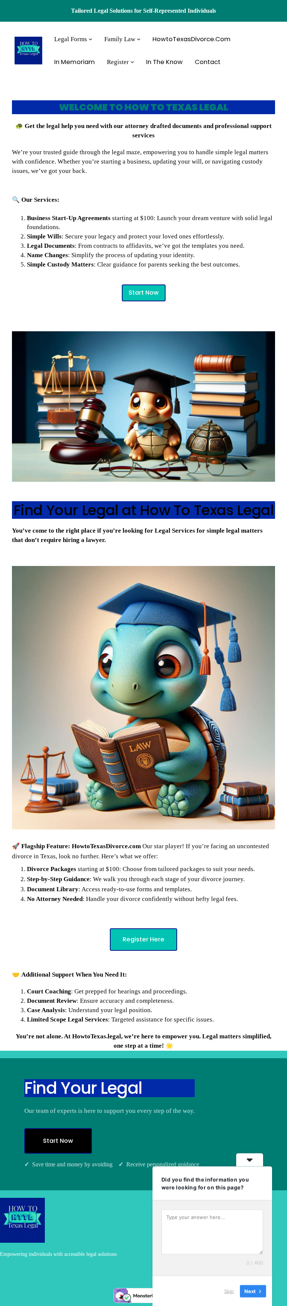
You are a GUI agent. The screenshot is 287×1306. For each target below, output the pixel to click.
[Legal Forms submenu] (90, 39)
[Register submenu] (132, 62)
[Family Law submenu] (139, 39)
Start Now (144, 292)
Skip (229, 1291)
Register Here (143, 939)
